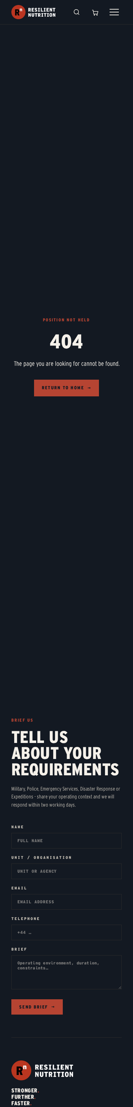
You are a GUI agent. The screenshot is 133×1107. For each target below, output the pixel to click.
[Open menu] (114, 12)
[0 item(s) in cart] (95, 12)
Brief (19, 949)
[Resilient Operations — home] (33, 12)
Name (17, 827)
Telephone (25, 919)
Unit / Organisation (41, 858)
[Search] (76, 12)
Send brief (37, 1007)
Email (19, 888)
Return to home (66, 387)
